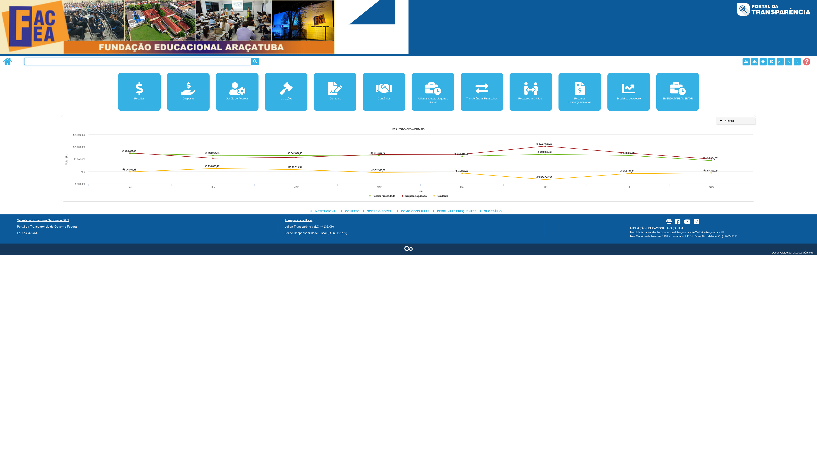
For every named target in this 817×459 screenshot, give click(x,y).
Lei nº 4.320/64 (27, 233)
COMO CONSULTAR (415, 211)
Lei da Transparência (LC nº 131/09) (309, 226)
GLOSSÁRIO (493, 211)
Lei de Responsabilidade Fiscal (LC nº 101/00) (316, 233)
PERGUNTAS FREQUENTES (456, 211)
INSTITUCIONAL (326, 211)
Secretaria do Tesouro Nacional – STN (43, 220)
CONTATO (352, 211)
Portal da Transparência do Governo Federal (47, 226)
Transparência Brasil (298, 220)
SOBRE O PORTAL (380, 211)
